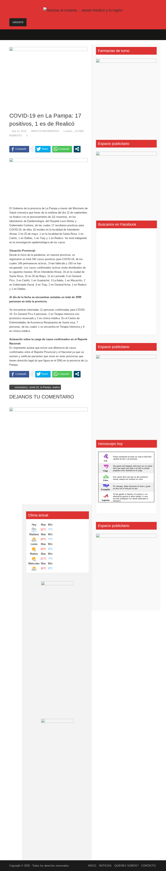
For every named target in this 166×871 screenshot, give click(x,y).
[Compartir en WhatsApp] (62, 149)
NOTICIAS (105, 865)
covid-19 (34, 387)
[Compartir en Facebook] (19, 149)
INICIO (92, 865)
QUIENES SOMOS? (126, 865)
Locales (68, 131)
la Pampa (45, 387)
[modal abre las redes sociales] (77, 149)
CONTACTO (148, 865)
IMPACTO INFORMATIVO (45, 131)
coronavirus (21, 387)
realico (56, 387)
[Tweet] (43, 149)
